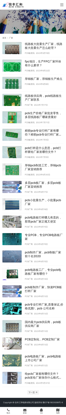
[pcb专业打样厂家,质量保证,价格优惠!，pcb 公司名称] (12, 309)
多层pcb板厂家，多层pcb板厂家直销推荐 (43, 184)
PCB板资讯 (30, 53)
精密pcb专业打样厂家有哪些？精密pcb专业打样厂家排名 (43, 132)
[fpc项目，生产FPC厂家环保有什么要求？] (12, 66)
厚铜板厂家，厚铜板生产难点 (43, 78)
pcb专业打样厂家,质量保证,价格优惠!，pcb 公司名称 (44, 306)
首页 (4, 38)
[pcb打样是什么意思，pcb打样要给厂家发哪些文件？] (12, 152)
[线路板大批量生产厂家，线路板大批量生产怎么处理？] (12, 48)
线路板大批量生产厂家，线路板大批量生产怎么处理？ (43, 45)
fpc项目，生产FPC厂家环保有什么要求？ (43, 63)
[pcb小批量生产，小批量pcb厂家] (12, 204)
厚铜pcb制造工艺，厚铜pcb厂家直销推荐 (43, 167)
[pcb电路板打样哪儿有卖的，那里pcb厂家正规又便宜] (12, 222)
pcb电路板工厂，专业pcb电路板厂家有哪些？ (43, 271)
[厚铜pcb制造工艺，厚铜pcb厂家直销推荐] (12, 169)
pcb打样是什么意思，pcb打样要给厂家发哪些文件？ (43, 149)
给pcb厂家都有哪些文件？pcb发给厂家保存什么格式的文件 (43, 376)
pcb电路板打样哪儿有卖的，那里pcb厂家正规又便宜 (43, 219)
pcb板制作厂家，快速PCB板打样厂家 (43, 289)
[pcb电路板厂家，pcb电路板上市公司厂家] (12, 360)
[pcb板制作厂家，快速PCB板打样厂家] (12, 291)
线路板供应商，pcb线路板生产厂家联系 (43, 97)
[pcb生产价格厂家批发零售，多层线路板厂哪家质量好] (12, 117)
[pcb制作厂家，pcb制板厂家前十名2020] (12, 256)
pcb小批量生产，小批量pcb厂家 (43, 202)
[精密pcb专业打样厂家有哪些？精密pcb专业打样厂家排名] (12, 135)
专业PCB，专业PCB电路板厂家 (44, 236)
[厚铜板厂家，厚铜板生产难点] (12, 83)
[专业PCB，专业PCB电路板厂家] (12, 239)
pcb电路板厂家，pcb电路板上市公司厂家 (43, 358)
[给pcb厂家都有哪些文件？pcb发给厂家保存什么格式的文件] (12, 378)
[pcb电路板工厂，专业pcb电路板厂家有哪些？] (12, 274)
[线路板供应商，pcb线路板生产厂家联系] (12, 100)
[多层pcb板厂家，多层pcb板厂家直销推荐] (12, 187)
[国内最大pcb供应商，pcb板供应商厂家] (12, 326)
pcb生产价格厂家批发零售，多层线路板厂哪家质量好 (43, 115)
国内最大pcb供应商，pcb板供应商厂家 (43, 324)
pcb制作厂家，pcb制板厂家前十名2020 (43, 254)
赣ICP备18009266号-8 (53, 402)
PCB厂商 (29, 105)
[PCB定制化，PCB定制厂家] (12, 343)
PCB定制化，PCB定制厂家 (42, 339)
